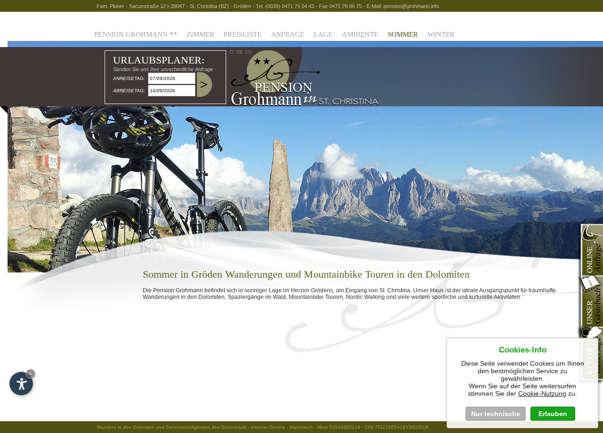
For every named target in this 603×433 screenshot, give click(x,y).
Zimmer (200, 34)
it (231, 52)
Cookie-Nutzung (542, 393)
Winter (441, 34)
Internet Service (268, 427)
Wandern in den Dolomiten (126, 427)
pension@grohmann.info (411, 6)
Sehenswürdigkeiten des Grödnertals (206, 427)
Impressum (301, 427)
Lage (323, 34)
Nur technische (495, 413)
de (239, 52)
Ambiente (360, 34)
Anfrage (287, 34)
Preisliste (242, 34)
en (248, 52)
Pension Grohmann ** (135, 34)
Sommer (403, 34)
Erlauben (552, 413)
